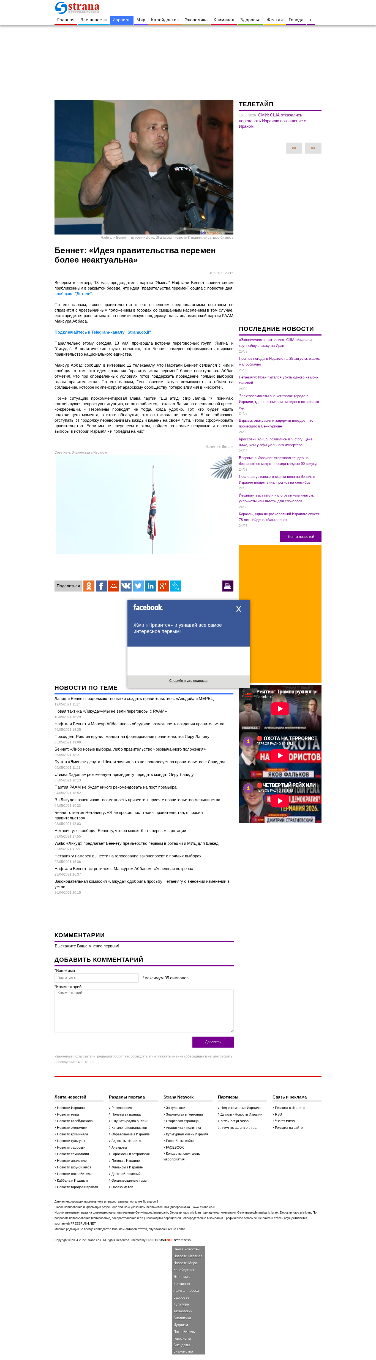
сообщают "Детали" (73, 293)
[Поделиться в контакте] (126, 586)
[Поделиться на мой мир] (113, 586)
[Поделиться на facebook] (101, 586)
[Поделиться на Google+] (163, 586)
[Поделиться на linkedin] (150, 586)
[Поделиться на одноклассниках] (88, 586)
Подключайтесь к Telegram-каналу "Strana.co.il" (103, 332)
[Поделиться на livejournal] (175, 586)
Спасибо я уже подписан (188, 681)
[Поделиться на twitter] (138, 586)
